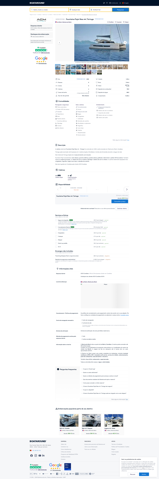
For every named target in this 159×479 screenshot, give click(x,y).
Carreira (63, 459)
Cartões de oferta (65, 457)
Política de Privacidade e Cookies (120, 446)
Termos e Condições (117, 444)
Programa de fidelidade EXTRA (69, 454)
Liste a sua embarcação (90, 446)
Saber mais (73, 224)
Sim (128, 140)
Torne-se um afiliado (90, 449)
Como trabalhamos (66, 449)
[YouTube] (40, 455)
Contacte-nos (64, 446)
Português (126, 3)
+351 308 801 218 (36, 450)
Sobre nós (63, 444)
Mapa (126, 22)
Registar (114, 454)
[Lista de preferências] (107, 3)
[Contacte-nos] (104, 3)
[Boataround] (37, 3)
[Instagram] (35, 455)
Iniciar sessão (115, 452)
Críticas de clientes (66, 452)
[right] (125, 42)
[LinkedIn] (43, 455)
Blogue (113, 449)
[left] (59, 42)
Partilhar (111, 22)
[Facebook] (31, 455)
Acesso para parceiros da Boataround (94, 444)
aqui (143, 467)
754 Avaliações (43, 63)
